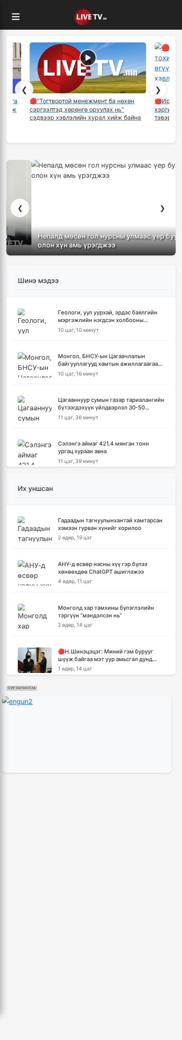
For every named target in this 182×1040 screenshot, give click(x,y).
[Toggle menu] (15, 17)
